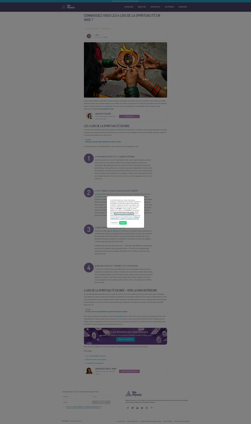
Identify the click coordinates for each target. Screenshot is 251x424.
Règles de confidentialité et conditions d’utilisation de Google (125, 218)
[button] (114, 223)
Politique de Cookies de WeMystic (123, 214)
